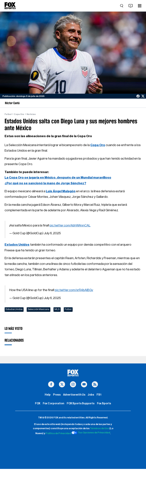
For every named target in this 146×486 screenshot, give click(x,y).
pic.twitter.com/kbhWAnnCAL (70, 225)
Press (57, 394)
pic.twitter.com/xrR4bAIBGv (74, 290)
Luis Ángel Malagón (60, 191)
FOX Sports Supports (80, 403)
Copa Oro (19, 114)
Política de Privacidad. (58, 433)
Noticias (31, 114)
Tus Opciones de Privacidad (94, 432)
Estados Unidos (17, 244)
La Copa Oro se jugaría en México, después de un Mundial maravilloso (58, 177)
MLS (57, 309)
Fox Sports (104, 403)
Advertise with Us (74, 394)
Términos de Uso (99, 428)
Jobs (91, 394)
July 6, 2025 (52, 233)
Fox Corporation (53, 403)
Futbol (8, 114)
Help (48, 394)
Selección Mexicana (38, 309)
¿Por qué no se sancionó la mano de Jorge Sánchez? (45, 183)
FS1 (99, 394)
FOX (37, 403)
